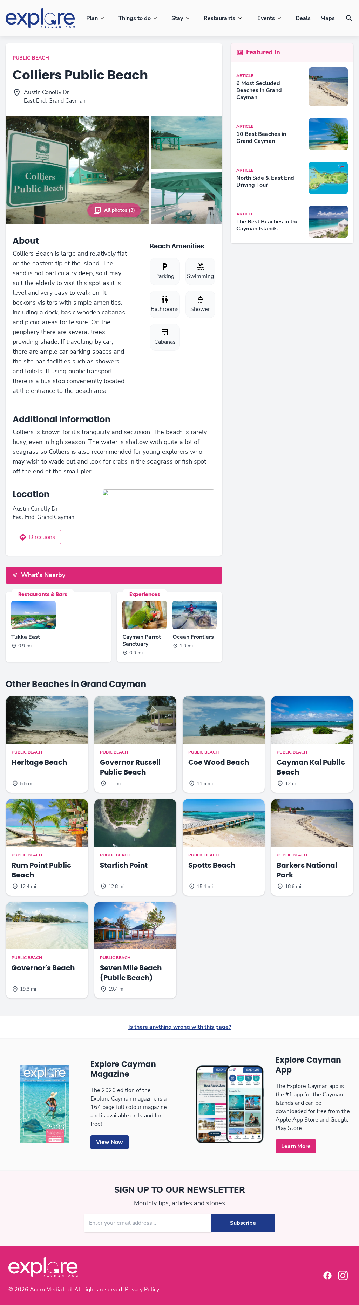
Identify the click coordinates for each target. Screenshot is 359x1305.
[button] (349, 18)
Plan (92, 18)
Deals (303, 18)
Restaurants (219, 18)
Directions (42, 537)
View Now (109, 1142)
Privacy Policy (142, 1289)
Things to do (134, 18)
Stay (177, 18)
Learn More (296, 1146)
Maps (327, 18)
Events (266, 18)
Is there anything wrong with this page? (179, 1027)
